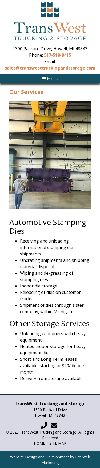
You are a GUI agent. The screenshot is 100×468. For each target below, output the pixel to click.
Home (39, 443)
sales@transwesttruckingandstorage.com (50, 68)
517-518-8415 (57, 55)
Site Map (57, 443)
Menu (52, 79)
